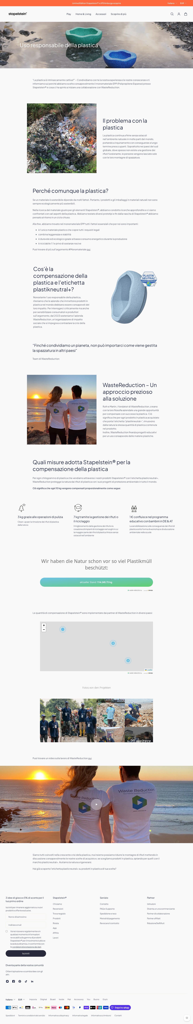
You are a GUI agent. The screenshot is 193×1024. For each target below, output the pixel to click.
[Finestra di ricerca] (172, 14)
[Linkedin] (32, 981)
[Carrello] (185, 14)
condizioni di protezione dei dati (26, 947)
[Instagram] (7, 981)
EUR (182, 3)
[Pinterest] (20, 981)
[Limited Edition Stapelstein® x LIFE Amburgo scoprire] (96, 3)
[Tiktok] (26, 981)
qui (88, 249)
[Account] (178, 14)
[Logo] (18, 14)
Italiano (171, 3)
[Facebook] (13, 981)
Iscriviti (26, 953)
